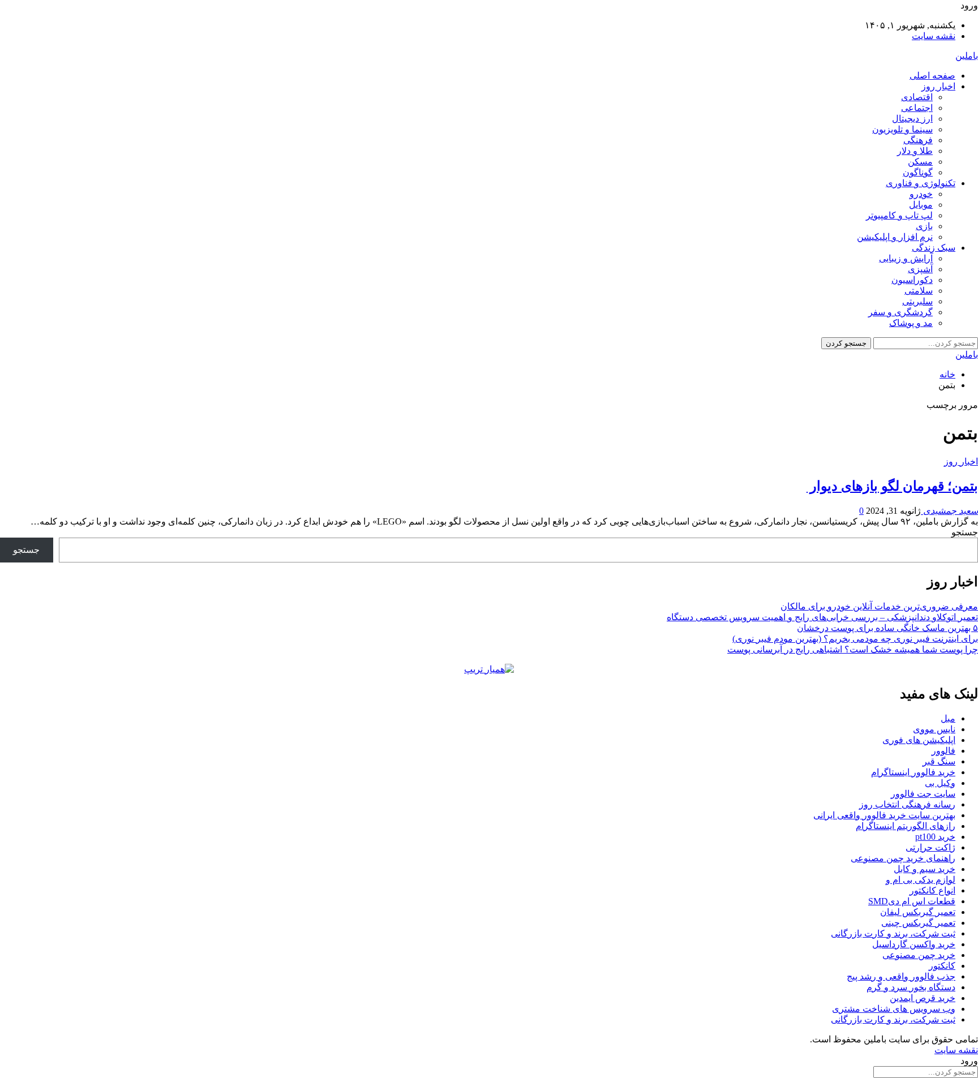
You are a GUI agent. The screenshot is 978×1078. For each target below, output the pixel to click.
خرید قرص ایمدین (922, 998)
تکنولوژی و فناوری (920, 183)
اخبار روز (938, 86)
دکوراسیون (912, 280)
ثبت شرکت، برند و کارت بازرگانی (893, 933)
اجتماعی (917, 108)
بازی (924, 226)
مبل (948, 718)
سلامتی (918, 290)
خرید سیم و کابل (924, 869)
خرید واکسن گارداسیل (913, 944)
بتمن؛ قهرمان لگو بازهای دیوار (892, 486)
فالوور (943, 750)
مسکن (920, 161)
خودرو (921, 194)
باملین (966, 56)
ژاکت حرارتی (930, 847)
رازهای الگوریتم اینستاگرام (905, 826)
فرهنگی (918, 140)
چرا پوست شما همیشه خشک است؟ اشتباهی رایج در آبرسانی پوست (852, 649)
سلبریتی (917, 301)
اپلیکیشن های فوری (918, 740)
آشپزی (920, 269)
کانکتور (942, 965)
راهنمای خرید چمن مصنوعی (903, 858)
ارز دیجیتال (912, 118)
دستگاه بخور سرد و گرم (911, 987)
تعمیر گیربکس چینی (918, 922)
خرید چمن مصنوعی (918, 955)
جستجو (964, 532)
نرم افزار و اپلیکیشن (895, 237)
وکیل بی (940, 783)
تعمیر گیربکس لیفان (917, 912)
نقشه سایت (933, 36)
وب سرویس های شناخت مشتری (893, 1008)
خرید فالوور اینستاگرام (913, 772)
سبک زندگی (933, 247)
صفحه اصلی (932, 75)
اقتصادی (917, 97)
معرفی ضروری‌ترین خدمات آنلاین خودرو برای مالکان (879, 606)
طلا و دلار (915, 151)
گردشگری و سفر (900, 312)
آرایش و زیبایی (906, 258)
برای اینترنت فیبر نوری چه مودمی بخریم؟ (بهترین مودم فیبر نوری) (855, 638)
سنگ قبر (939, 761)
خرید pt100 (935, 836)
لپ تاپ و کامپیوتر (899, 215)
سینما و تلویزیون (902, 129)
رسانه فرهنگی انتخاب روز (907, 804)
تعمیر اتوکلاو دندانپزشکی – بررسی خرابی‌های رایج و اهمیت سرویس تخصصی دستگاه (822, 617)
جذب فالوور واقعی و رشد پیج (901, 976)
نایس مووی (934, 729)
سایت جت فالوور (923, 793)
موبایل (921, 204)
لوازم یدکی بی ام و (920, 879)
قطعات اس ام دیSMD (911, 901)
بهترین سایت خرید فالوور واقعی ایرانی (884, 815)
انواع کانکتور (932, 890)
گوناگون (918, 172)
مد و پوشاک (911, 323)
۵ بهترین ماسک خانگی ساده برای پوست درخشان (887, 628)
